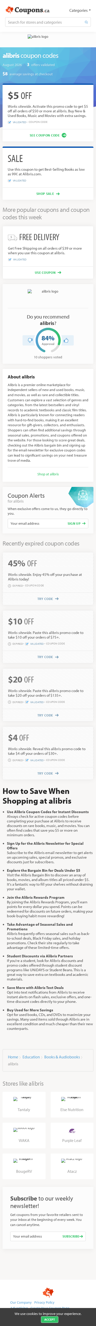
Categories (78, 10)
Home (13, 1056)
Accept (49, 1319)
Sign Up (74, 523)
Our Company (21, 1302)
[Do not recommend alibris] (30, 340)
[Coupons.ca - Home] (27, 10)
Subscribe (70, 1236)
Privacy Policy (44, 1302)
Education (31, 1056)
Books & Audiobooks (62, 1056)
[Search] (86, 21)
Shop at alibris (48, 474)
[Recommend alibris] (66, 340)
